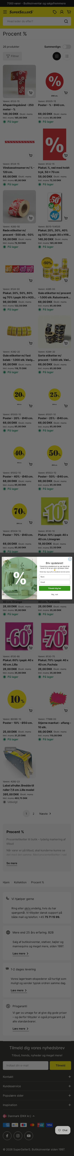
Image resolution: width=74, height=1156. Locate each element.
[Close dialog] (69, 559)
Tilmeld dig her (54, 588)
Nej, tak (54, 594)
